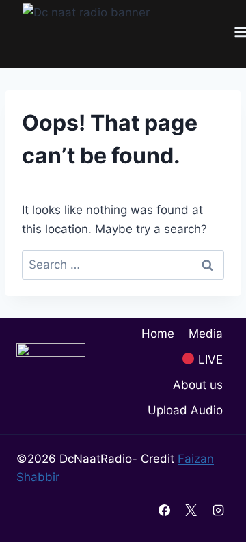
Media (206, 333)
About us (198, 385)
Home (157, 333)
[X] (191, 509)
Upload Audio (185, 410)
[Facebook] (164, 509)
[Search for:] (123, 264)
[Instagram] (218, 509)
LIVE (209, 359)
